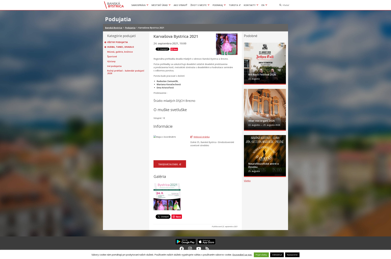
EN (262, 5)
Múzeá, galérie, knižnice (120, 51)
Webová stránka (202, 136)
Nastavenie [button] (292, 254)
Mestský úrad (160, 5)
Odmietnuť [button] (277, 254)
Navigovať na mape (168, 164)
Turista (233, 5)
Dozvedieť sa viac (242, 254)
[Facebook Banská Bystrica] (182, 249)
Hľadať (286, 5)
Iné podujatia (114, 66)
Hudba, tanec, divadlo (120, 47)
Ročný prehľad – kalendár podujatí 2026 (125, 72)
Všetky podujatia (117, 42)
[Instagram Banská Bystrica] (190, 249)
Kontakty (250, 5)
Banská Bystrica (114, 5)
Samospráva (138, 5)
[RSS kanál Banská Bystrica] (207, 249)
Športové (112, 56)
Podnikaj (218, 5)
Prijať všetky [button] (261, 254)
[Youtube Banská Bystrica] (198, 249)
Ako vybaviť (180, 5)
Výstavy (111, 61)
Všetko (247, 180)
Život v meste (198, 5)
